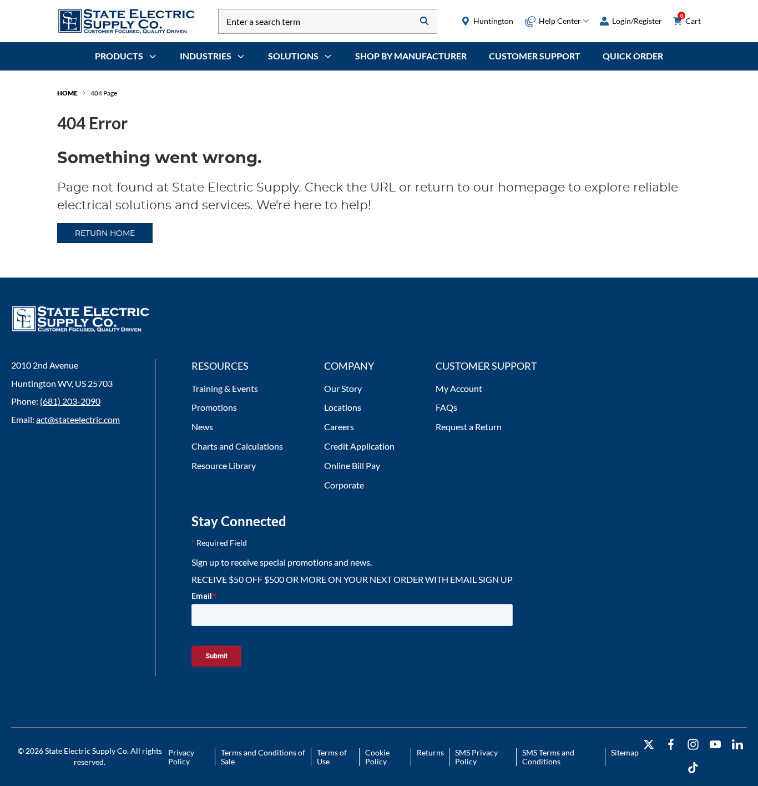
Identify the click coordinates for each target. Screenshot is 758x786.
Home (67, 93)
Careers (339, 426)
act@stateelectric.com (78, 419)
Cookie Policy (377, 757)
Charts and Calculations (237, 446)
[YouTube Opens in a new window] (715, 744)
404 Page (103, 93)
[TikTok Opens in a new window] (693, 768)
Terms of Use (332, 757)
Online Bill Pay (352, 465)
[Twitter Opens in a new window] (648, 744)
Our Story (343, 388)
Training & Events (224, 388)
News (202, 426)
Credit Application (359, 446)
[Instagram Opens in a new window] (693, 744)
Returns (430, 752)
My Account (459, 388)
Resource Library (223, 465)
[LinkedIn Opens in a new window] (737, 744)
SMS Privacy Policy (476, 757)
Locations (342, 407)
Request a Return (469, 426)
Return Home (105, 234)
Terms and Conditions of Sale (263, 757)
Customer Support (534, 56)
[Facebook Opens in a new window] (670, 744)
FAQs (446, 407)
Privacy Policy (181, 757)
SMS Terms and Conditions (548, 757)
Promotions (214, 407)
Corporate (344, 485)
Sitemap (625, 752)
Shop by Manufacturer (411, 56)
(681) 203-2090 (70, 401)
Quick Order (633, 56)
